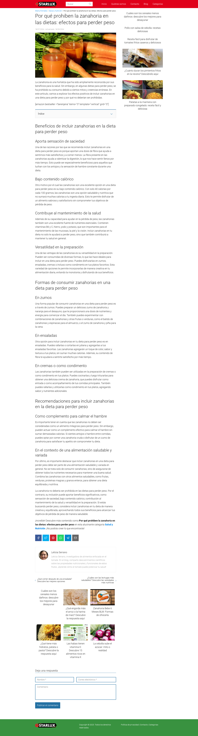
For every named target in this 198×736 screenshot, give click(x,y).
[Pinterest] (53, 538)
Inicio (104, 4)
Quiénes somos (118, 4)
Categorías (158, 4)
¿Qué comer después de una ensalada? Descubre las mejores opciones (54, 580)
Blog (146, 4)
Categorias (153, 725)
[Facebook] (38, 538)
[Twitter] (46, 538)
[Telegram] (68, 538)
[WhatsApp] (60, 538)
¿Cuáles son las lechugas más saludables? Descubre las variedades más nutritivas (97, 580)
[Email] (75, 538)
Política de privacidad (130, 725)
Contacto (135, 4)
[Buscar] (90, 4)
